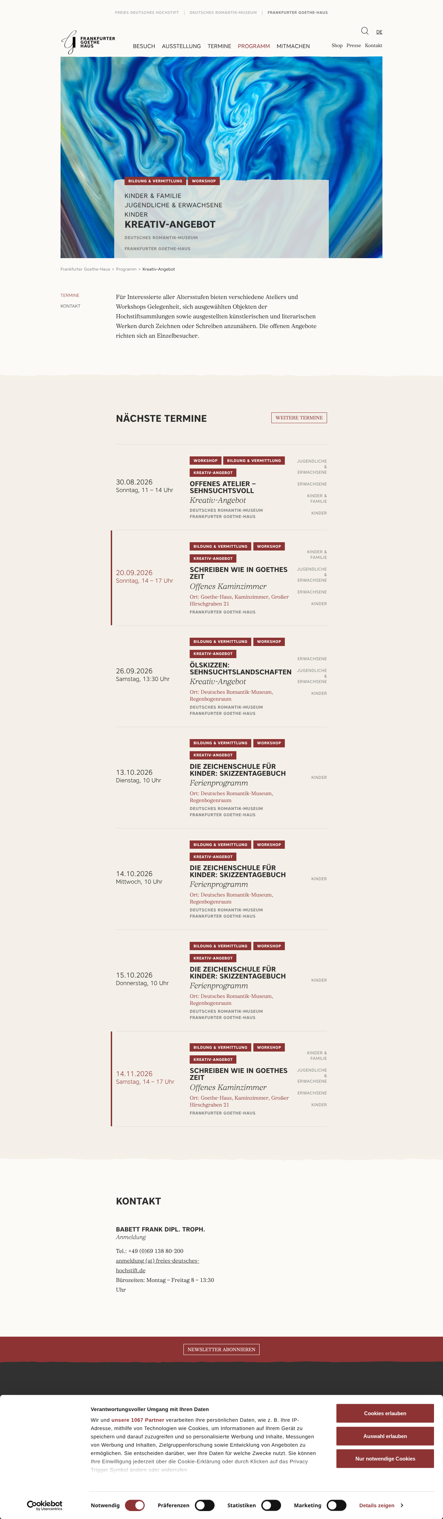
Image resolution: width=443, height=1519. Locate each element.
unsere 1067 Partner (137, 1420)
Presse (353, 46)
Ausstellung (181, 46)
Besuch (144, 46)
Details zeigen (376, 1505)
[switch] (205, 1505)
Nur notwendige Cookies (385, 1459)
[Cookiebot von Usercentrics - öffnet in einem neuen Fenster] (45, 1505)
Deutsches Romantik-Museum (223, 12)
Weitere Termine (299, 418)
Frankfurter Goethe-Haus (298, 12)
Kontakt (373, 46)
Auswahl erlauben (385, 1436)
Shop (337, 46)
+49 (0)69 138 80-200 (155, 1251)
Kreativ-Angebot (159, 269)
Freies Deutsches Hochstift (147, 12)
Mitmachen (293, 46)
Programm (254, 46)
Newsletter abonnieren (221, 1350)
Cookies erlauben (385, 1413)
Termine (219, 46)
